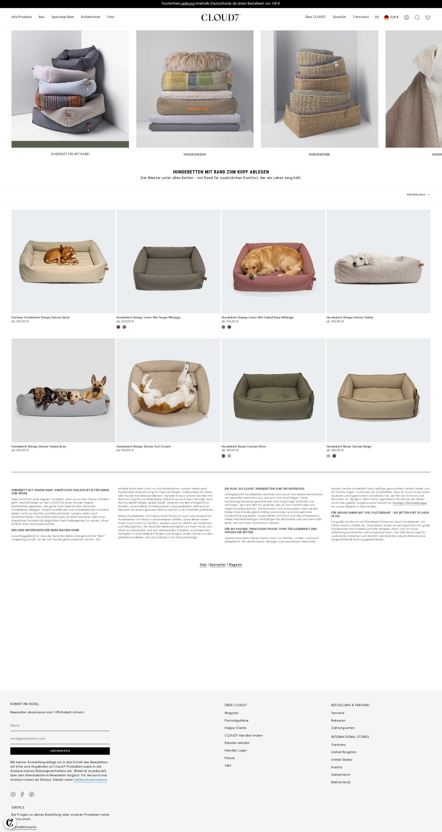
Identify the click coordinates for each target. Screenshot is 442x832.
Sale (203, 565)
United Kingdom (344, 752)
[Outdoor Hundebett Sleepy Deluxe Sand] (63, 261)
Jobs (228, 765)
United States (341, 760)
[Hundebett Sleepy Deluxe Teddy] (378, 261)
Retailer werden (237, 743)
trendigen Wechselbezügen (410, 502)
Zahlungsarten (343, 728)
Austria (336, 767)
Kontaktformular (24, 827)
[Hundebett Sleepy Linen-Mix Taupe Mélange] (168, 261)
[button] (21, 17)
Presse (230, 758)
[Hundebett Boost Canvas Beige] (378, 390)
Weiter (435, 89)
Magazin (235, 565)
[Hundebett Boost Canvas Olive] (274, 390)
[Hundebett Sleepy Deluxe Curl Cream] (168, 390)
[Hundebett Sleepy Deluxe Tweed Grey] (63, 390)
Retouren (338, 721)
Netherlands (341, 782)
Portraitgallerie (237, 721)
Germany (338, 745)
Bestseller (218, 565)
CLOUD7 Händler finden (244, 735)
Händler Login (236, 750)
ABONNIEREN (60, 751)
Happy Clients (236, 728)
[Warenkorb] (427, 17)
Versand (337, 713)
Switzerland (340, 775)
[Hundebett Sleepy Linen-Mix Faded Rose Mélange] (274, 261)
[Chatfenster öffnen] (10, 822)
